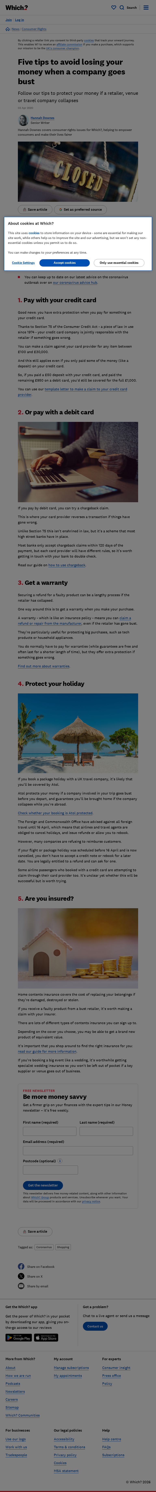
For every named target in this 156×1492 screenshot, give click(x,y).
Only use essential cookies (119, 263)
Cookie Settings (23, 263)
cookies (34, 233)
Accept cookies (65, 263)
